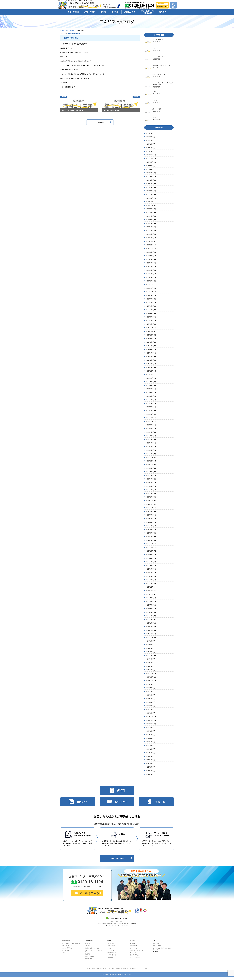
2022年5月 (149, 309)
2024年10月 (149, 205)
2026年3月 (149, 144)
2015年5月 (149, 612)
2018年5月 (149, 482)
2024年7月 (149, 216)
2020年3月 (149, 403)
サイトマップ (143, 968)
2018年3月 (149, 489)
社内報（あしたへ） (135, 955)
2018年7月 (149, 475)
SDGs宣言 (133, 952)
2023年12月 (149, 241)
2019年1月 (149, 454)
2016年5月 (149, 569)
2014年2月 (149, 666)
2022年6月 (149, 306)
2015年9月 (149, 598)
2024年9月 (149, 209)
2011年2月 (149, 770)
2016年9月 (149, 554)
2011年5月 (149, 760)
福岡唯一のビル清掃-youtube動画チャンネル (162, 948)
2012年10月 (149, 724)
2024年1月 (149, 237)
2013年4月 (149, 702)
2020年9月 (149, 381)
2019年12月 (149, 414)
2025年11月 (149, 158)
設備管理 (87, 954)
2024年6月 (149, 219)
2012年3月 (149, 749)
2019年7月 (149, 432)
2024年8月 (149, 212)
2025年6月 (149, 176)
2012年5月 (149, 742)
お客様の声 (121, 801)
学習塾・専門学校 (67, 948)
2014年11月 (149, 634)
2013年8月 (149, 688)
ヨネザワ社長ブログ (71, 30)
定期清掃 (87, 946)
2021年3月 (149, 360)
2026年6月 (149, 137)
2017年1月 (149, 540)
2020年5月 (149, 396)
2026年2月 (149, 147)
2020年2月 (149, 407)
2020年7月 (149, 389)
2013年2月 (149, 709)
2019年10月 (149, 421)
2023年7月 (149, 259)
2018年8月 (149, 471)
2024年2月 (149, 234)
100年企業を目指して (136, 957)
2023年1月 (149, 281)
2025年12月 (149, 155)
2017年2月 (149, 536)
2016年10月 (149, 551)
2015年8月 (149, 601)
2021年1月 (149, 367)
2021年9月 (149, 338)
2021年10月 (149, 335)
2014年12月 (149, 630)
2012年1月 (149, 756)
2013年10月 (149, 680)
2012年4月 (149, 745)
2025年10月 (149, 162)
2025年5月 (149, 180)
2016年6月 (149, 565)
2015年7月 (149, 605)
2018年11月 (149, 461)
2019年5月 (149, 439)
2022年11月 (149, 288)
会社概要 (132, 943)
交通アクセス (133, 946)
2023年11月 (149, 245)
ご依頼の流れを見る (117, 858)
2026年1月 (149, 151)
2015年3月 (149, 619)
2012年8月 (149, 731)
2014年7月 (149, 648)
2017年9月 (149, 511)
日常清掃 (87, 943)
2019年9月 (149, 425)
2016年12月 (149, 543)
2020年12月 (149, 371)
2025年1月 (149, 194)
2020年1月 (149, 410)
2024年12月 (149, 198)
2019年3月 (149, 446)
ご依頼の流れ (111, 943)
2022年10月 (149, 291)
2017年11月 (149, 504)
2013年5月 (149, 698)
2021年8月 (149, 342)
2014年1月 (149, 670)
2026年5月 (149, 140)
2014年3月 (149, 662)
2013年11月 (149, 677)
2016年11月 (149, 547)
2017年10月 (149, 507)
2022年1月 (149, 324)
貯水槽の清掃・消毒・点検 (92, 948)
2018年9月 (149, 468)
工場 (63, 952)
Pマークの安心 (111, 950)
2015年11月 (149, 590)
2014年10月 (149, 637)
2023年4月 (149, 270)
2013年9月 (149, 684)
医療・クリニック (67, 946)
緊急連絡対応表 (111, 952)
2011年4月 (149, 763)
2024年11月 (149, 201)
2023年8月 (149, 255)
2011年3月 (149, 767)
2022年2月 (149, 320)
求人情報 (155, 951)
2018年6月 (149, 479)
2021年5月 (149, 353)
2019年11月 (149, 418)
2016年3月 (149, 576)
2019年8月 (149, 428)
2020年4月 (149, 400)
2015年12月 (149, 587)
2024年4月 (149, 227)
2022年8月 (149, 299)
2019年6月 (149, 436)
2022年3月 (149, 317)
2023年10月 (149, 248)
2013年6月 (149, 695)
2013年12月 (149, 673)
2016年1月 (149, 583)
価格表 (121, 790)
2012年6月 (149, 738)
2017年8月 (149, 515)
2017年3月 (149, 533)
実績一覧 (160, 801)
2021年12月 (149, 327)
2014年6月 (149, 652)
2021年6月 (149, 349)
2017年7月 (149, 518)
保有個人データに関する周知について (118, 968)
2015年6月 (149, 608)
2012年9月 (149, 727)
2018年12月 (149, 457)
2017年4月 (149, 529)
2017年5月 (149, 525)
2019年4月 (149, 443)
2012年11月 (149, 720)
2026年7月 (149, 133)
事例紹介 (82, 801)
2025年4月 (149, 183)
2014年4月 (149, 659)
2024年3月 (149, 230)
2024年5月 (149, 223)
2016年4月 (149, 572)
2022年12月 (149, 284)
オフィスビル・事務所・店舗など (71, 943)
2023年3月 (149, 273)
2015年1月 (149, 626)
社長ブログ (156, 943)
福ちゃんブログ (157, 946)
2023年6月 (149, 263)
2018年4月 (149, 486)
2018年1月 (149, 497)
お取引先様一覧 (111, 955)
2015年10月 (149, 594)
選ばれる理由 (111, 946)
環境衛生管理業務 (89, 956)
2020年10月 (149, 378)
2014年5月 (149, 655)
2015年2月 (149, 623)
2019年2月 (149, 450)
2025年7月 (149, 173)
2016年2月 (149, 580)
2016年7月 (149, 562)
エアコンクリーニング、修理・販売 (94, 950)
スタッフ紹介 (133, 948)
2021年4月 (149, 356)
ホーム (62, 30)
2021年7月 (149, 345)
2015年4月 (149, 616)
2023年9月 (149, 252)
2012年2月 (149, 752)
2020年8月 (149, 385)
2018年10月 (149, 464)
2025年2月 (149, 191)
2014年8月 (149, 644)
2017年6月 (149, 522)
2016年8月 (149, 558)
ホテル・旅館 (65, 950)
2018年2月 (149, 493)
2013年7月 (149, 691)
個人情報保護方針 (134, 968)
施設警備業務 (88, 958)
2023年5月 (149, 266)
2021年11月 (149, 331)
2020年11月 (149, 374)
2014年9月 (149, 641)
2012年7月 (149, 734)
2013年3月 (149, 706)
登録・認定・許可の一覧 (136, 950)
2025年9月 (149, 165)
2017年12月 (149, 500)
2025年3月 (149, 187)
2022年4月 (149, 313)
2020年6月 (149, 392)
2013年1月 (149, 713)
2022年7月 (149, 302)
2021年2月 (149, 363)
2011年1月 (149, 774)
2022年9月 (149, 295)
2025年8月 (149, 169)
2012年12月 (149, 716)
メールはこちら (89, 893)
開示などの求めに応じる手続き (99, 968)
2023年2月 (149, 277)
